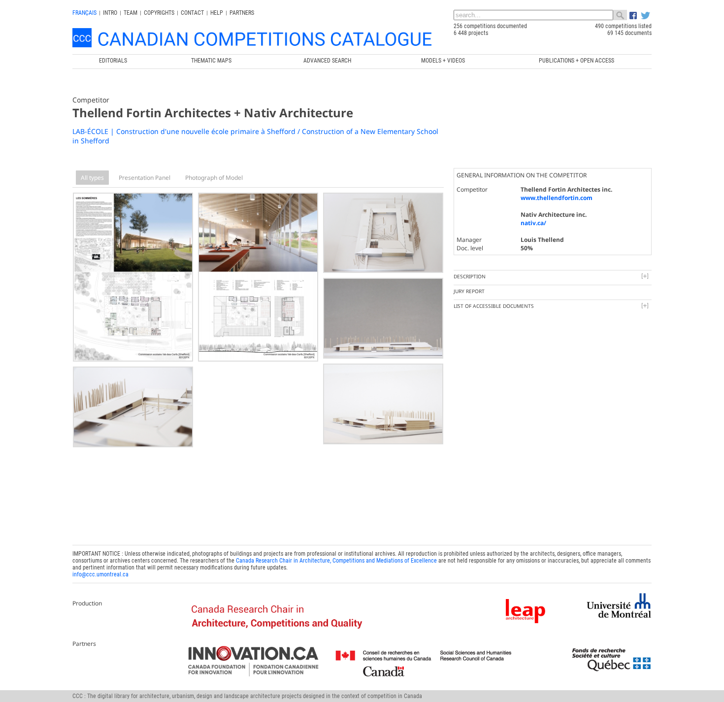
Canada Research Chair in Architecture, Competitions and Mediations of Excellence (336, 560)
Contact (192, 12)
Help (216, 12)
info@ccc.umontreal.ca (100, 574)
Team (130, 12)
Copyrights (159, 12)
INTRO (110, 12)
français (84, 12)
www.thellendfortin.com (556, 198)
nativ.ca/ (533, 223)
